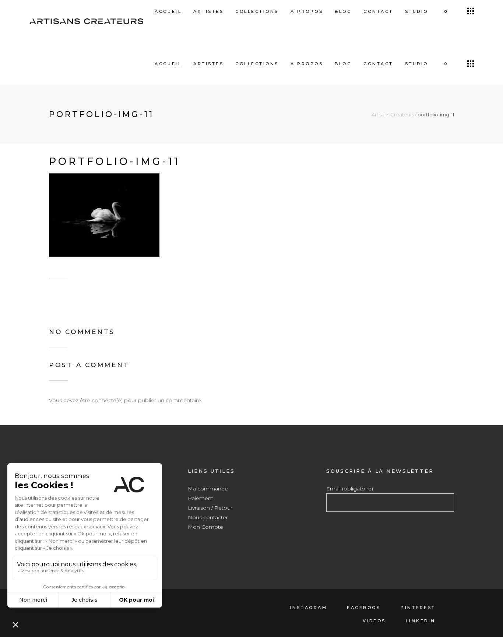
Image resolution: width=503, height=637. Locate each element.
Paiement (200, 498)
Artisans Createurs (393, 114)
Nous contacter (208, 517)
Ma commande (208, 488)
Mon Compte (205, 527)
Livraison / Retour (210, 507)
